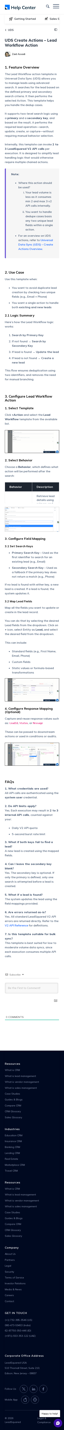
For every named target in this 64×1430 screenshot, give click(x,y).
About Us (10, 1253)
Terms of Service (14, 1277)
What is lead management (20, 1076)
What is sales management (21, 1087)
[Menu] (54, 6)
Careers (9, 1295)
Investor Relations (15, 1283)
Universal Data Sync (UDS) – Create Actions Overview (35, 244)
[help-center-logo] (26, 7)
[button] (55, 30)
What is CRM (12, 1070)
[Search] (45, 6)
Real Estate (11, 1158)
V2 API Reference (16, 925)
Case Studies (12, 1093)
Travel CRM (11, 1170)
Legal (8, 1265)
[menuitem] (45, 6)
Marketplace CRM (15, 1164)
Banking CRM (12, 1147)
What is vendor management (22, 1081)
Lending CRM (12, 1153)
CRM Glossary (13, 1111)
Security (9, 1271)
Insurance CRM (13, 1141)
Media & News (13, 1289)
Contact (9, 1301)
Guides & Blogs (14, 1099)
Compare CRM (13, 1105)
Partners (10, 1259)
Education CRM (13, 1135)
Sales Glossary (13, 1117)
